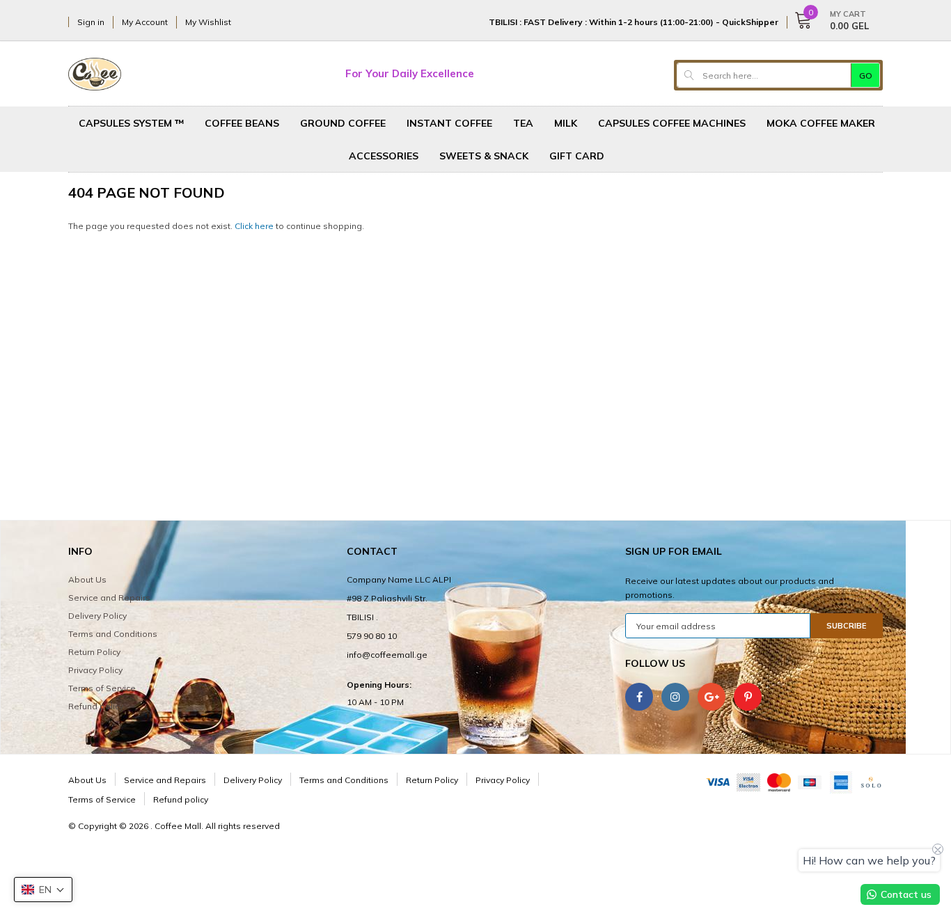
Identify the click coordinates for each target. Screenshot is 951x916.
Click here (255, 226)
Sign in (90, 22)
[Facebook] (639, 697)
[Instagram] (675, 697)
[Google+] (711, 697)
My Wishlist (208, 22)
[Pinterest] (748, 697)
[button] (43, 889)
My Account (145, 22)
